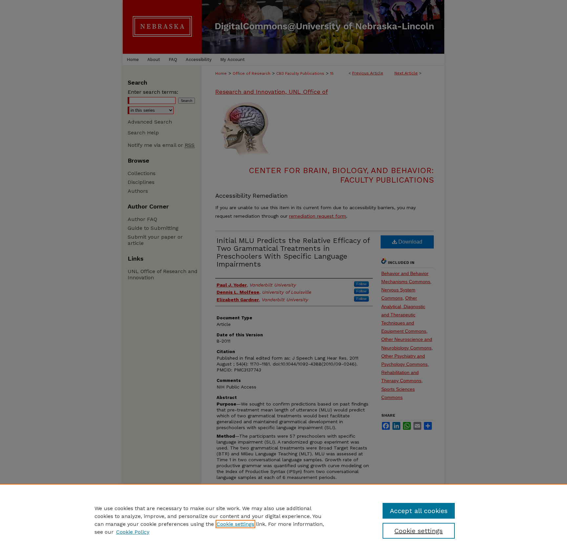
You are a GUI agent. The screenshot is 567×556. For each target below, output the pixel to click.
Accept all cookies (419, 511)
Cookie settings (235, 524)
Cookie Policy (132, 532)
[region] (283, 520)
